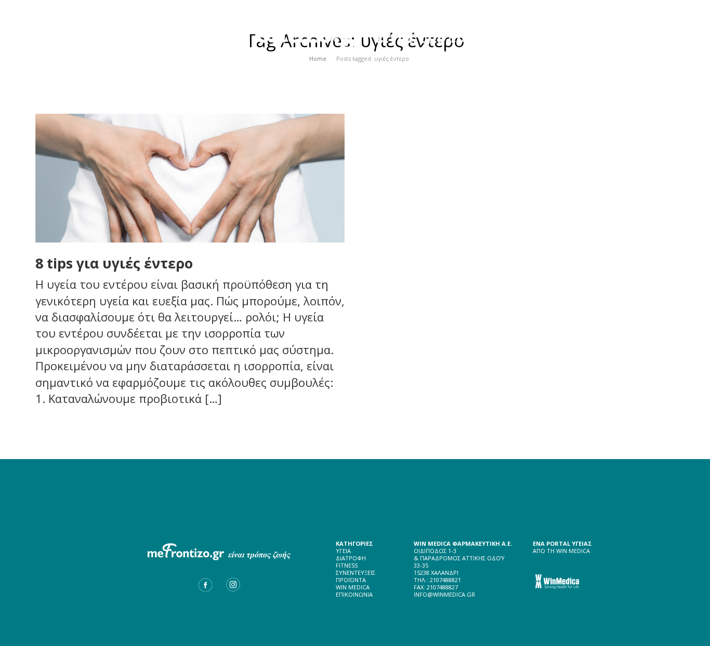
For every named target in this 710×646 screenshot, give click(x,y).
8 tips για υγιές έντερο (114, 263)
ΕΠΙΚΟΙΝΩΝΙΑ (354, 594)
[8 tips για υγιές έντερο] (190, 178)
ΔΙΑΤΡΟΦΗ (351, 558)
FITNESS (347, 565)
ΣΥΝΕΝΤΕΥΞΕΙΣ (355, 572)
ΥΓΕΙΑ (343, 551)
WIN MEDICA (353, 587)
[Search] (652, 67)
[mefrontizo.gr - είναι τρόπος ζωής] (355, 29)
